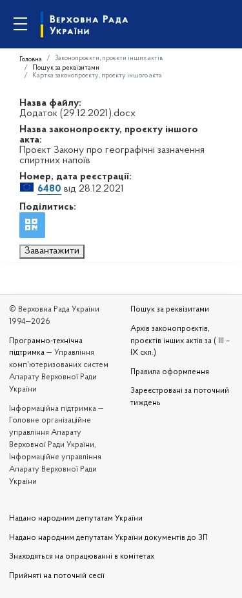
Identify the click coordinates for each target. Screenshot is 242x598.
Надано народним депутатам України (76, 519)
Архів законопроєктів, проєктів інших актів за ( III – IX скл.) (180, 341)
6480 (49, 189)
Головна (30, 59)
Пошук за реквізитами (65, 68)
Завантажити (52, 251)
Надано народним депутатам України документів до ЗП (108, 538)
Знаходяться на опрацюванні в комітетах (81, 557)
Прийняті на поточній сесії (57, 576)
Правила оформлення (169, 372)
